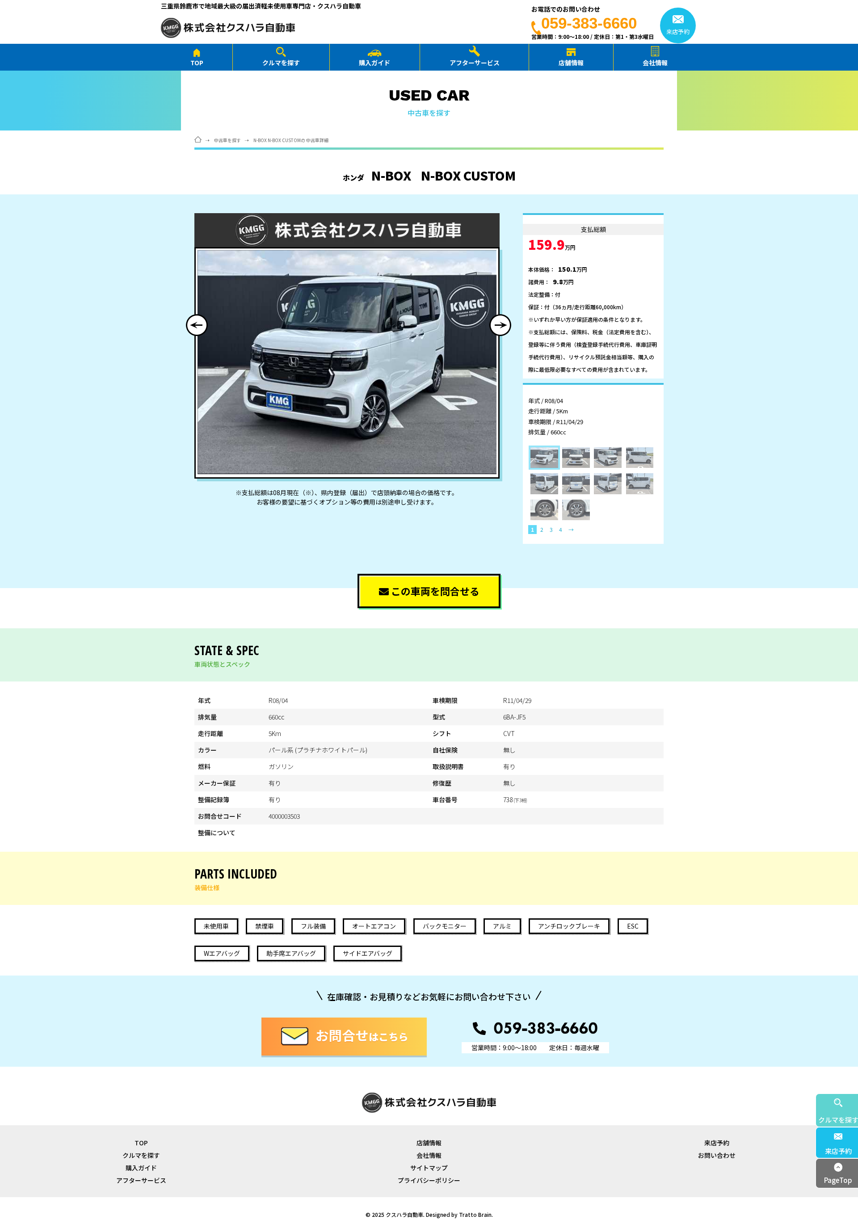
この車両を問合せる (434, 591)
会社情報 (655, 62)
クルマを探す (281, 62)
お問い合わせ (717, 1155)
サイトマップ (429, 1167)
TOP (196, 62)
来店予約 (716, 1142)
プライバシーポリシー (429, 1180)
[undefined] (347, 362)
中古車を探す (227, 140)
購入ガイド (374, 62)
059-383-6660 (589, 23)
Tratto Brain (475, 1214)
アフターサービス (475, 62)
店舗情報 (571, 62)
